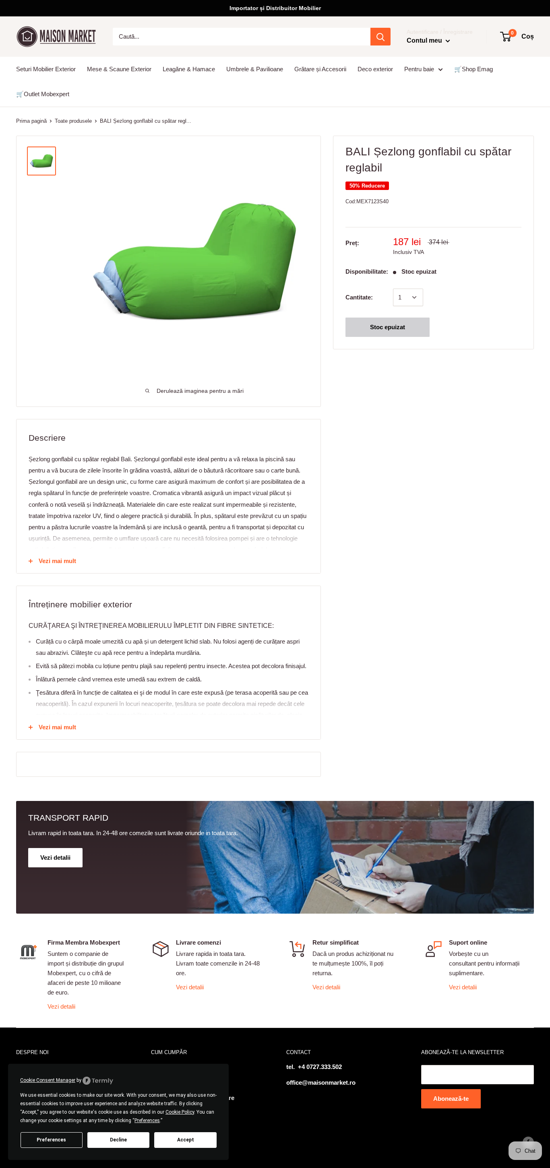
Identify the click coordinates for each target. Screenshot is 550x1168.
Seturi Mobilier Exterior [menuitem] (46, 69)
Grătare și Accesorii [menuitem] (320, 69)
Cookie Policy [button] (179, 1112)
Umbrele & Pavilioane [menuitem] (254, 69)
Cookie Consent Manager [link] (47, 1080)
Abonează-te (451, 1098)
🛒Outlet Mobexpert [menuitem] (42, 94)
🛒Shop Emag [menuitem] (473, 69)
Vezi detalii (61, 1006)
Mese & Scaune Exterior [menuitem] (119, 69)
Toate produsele (73, 121)
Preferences (51, 1140)
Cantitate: (359, 297)
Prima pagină (31, 121)
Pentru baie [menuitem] (419, 69)
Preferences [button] (147, 1120)
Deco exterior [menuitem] (375, 69)
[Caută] (380, 36)
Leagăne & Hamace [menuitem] (189, 69)
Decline (118, 1140)
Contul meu (425, 40)
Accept (185, 1140)
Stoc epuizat (387, 327)
